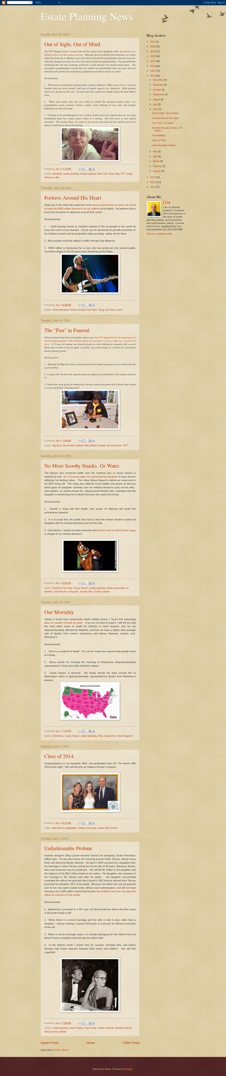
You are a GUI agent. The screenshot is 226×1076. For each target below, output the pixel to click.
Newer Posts (50, 1043)
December (158, 80)
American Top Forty (62, 588)
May (155, 151)
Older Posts (131, 1043)
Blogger (129, 1069)
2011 (153, 187)
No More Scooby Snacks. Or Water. (82, 465)
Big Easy (57, 445)
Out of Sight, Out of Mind (72, 43)
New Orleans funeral (94, 445)
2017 (153, 61)
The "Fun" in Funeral (66, 329)
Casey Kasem (81, 588)
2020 (153, 46)
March (156, 161)
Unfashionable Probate (68, 848)
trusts (120, 309)
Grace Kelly (90, 1028)
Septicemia (110, 736)
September (159, 94)
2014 (153, 75)
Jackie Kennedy (106, 1028)
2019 (153, 51)
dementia (57, 173)
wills (57, 177)
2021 (153, 41)
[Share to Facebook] (90, 169)
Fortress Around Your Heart (83, 309)
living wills (73, 591)
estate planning (71, 173)
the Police (110, 309)
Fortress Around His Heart (72, 197)
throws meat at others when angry (117, 530)
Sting (101, 309)
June (156, 109)
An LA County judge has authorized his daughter (90, 476)
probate (62, 1031)
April (155, 156)
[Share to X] (87, 169)
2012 (153, 182)
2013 (153, 177)
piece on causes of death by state (63, 622)
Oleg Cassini (50, 1031)
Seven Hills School (107, 828)
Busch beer (69, 445)
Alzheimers (58, 736)
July (155, 104)
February (158, 166)
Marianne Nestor (123, 1028)
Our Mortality (59, 611)
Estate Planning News (87, 16)
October (157, 89)
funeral (79, 445)
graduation (71, 828)
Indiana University (87, 828)
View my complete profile (159, 233)
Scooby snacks (102, 591)
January (157, 171)
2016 (153, 66)
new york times (114, 445)
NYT (123, 173)
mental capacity (88, 173)
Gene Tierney (76, 1028)
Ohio (100, 736)
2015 (153, 71)
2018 (153, 56)
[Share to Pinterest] (93, 169)
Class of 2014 (59, 755)
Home (91, 1043)
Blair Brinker (58, 828)
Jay (168, 202)
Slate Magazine (125, 736)
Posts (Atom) (62, 1050)
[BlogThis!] (83, 169)
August (157, 99)
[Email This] (80, 169)
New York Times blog (108, 173)
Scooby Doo (86, 591)
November (158, 84)
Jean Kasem (60, 591)
